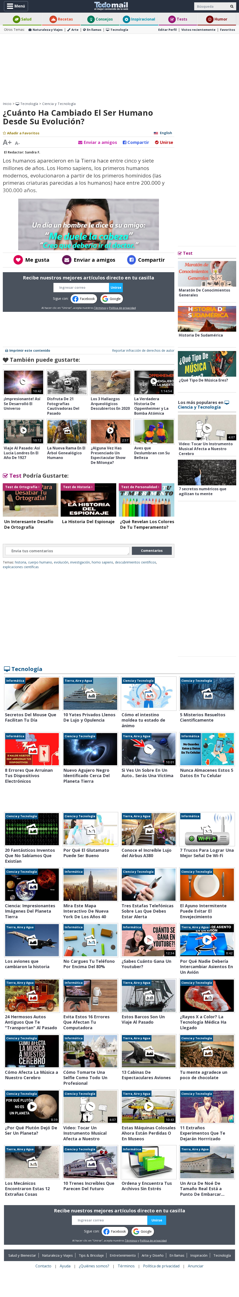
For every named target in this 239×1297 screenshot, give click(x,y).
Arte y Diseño (153, 1255)
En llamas (94, 30)
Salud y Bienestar (22, 1255)
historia (20, 562)
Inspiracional (142, 19)
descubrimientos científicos (135, 562)
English (166, 133)
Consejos (104, 19)
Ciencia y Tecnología (59, 103)
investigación (80, 562)
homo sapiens (102, 562)
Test (14, 475)
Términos (100, 307)
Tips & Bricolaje (91, 1255)
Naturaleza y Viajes (48, 30)
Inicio (7, 103)
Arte (74, 30)
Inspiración (198, 1255)
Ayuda (65, 1266)
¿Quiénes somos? (94, 1266)
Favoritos (227, 30)
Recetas (65, 19)
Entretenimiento (123, 1255)
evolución (61, 562)
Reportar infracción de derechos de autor (143, 350)
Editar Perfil (167, 30)
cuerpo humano (40, 562)
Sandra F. (32, 152)
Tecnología (119, 30)
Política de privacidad (122, 307)
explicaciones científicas (21, 567)
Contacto (43, 1266)
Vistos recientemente (198, 30)
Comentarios (152, 550)
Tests (181, 19)
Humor (220, 19)
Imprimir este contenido (29, 350)
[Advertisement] (119, 67)
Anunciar (196, 1266)
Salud (26, 19)
